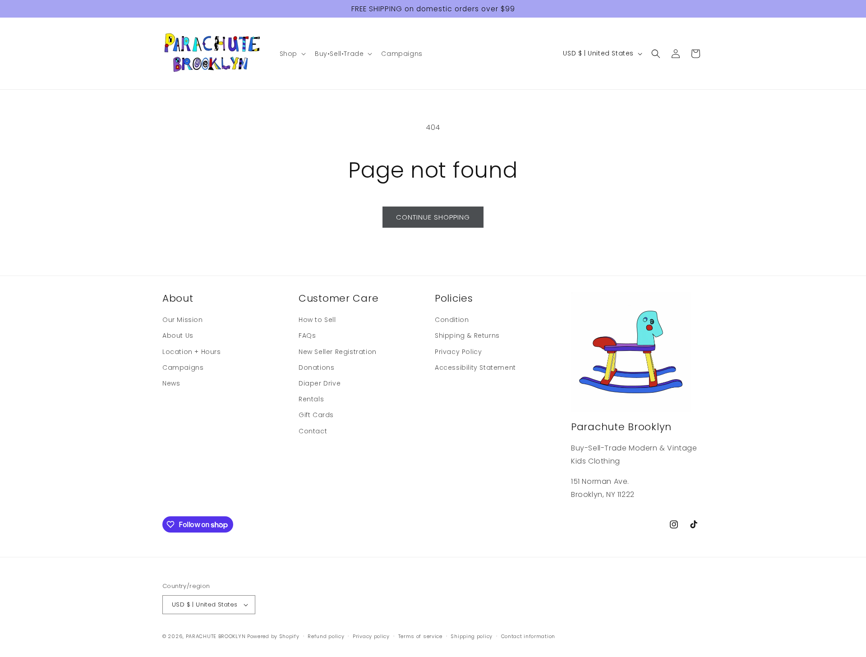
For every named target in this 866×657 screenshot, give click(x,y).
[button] (291, 53)
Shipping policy (472, 636)
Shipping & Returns (467, 335)
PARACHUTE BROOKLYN (216, 636)
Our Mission (182, 319)
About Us (177, 335)
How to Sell (317, 319)
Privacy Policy (458, 351)
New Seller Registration (338, 351)
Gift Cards (316, 414)
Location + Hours (191, 351)
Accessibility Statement (475, 367)
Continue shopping (433, 217)
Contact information (528, 636)
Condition (452, 319)
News (171, 383)
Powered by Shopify (273, 636)
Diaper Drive (320, 383)
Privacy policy (371, 636)
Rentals (311, 399)
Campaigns (182, 367)
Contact (313, 431)
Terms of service (420, 636)
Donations (316, 367)
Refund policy (326, 636)
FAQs (307, 335)
